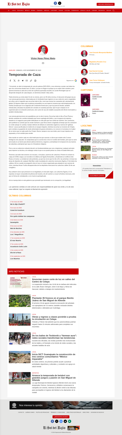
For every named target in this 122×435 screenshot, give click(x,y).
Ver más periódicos (105, 4)
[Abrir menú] (8, 10)
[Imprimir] (35, 80)
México (27, 10)
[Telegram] (22, 80)
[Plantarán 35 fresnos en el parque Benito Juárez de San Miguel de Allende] (20, 303)
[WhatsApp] (18, 80)
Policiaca (20, 10)
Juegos (108, 10)
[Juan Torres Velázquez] (84, 81)
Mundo (33, 10)
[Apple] (65, 421)
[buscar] (113, 10)
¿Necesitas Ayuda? (61, 417)
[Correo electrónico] (43, 63)
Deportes (101, 10)
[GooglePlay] (69, 421)
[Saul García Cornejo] (84, 72)
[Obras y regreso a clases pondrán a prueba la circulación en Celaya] (20, 321)
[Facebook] (55, 3)
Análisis (46, 10)
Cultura (67, 10)
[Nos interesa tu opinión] (61, 405)
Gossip (61, 10)
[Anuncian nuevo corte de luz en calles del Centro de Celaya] (20, 284)
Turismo (94, 10)
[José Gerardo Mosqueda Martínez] (84, 53)
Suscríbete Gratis (97, 175)
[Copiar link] (31, 80)
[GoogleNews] (61, 421)
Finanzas (40, 10)
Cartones (54, 10)
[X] (59, 3)
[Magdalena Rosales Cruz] (84, 62)
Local (14, 10)
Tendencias (75, 10)
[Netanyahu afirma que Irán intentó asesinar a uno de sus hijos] (86, 157)
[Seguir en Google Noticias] (75, 80)
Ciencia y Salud (85, 10)
